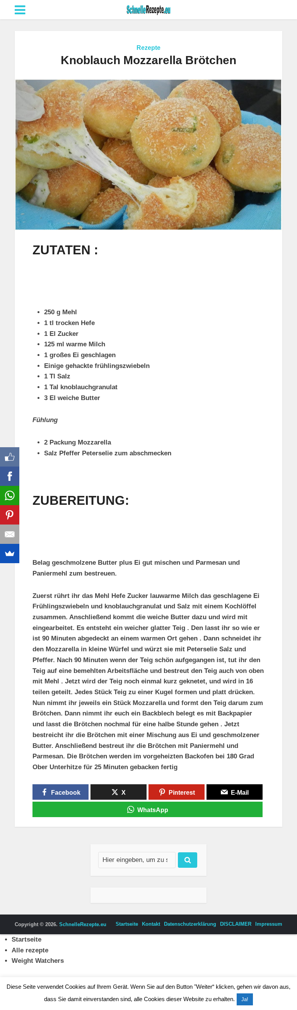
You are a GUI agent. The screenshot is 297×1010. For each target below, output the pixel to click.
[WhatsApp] (9, 495)
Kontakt (151, 924)
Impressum (268, 924)
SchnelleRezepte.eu (82, 924)
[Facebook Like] (9, 457)
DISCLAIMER (235, 924)
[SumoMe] (9, 553)
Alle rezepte (30, 950)
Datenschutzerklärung (190, 924)
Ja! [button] (244, 999)
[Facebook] (9, 476)
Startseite (127, 924)
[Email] (9, 534)
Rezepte (148, 47)
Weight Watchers (38, 960)
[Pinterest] (9, 515)
